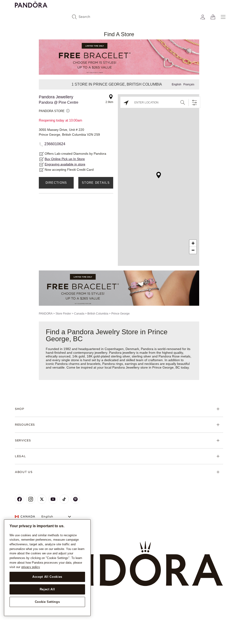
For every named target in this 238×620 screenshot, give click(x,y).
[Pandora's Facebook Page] (19, 499)
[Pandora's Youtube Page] (53, 499)
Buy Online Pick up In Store (65, 159)
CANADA (27, 516)
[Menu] (223, 17)
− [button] (193, 250)
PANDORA (46, 313)
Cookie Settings (47, 602)
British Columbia (97, 313)
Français (188, 84)
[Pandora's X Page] (41, 499)
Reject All (47, 589)
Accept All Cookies (47, 576)
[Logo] (31, 4)
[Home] (119, 563)
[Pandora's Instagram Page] (30, 499)
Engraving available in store (65, 164)
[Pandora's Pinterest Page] (75, 499)
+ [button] (193, 243)
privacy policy (30, 567)
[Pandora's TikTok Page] (64, 499)
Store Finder (63, 313)
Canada (79, 313)
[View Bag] (213, 17)
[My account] (203, 17)
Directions (56, 182)
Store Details (96, 182)
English (176, 84)
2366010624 (54, 144)
